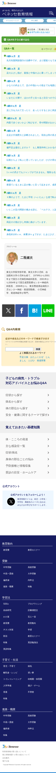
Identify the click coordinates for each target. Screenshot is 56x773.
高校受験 (32, 567)
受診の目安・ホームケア (21, 472)
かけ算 (6, 617)
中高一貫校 (8, 573)
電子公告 (5, 761)
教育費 (6, 550)
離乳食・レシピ (10, 672)
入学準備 (7, 685)
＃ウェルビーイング (12, 20)
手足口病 (23, 357)
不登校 (31, 692)
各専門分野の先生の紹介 (40, 32)
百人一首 (32, 617)
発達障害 (41, 360)
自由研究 (7, 610)
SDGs (6, 604)
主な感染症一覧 (15, 446)
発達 (5, 692)
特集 (30, 586)
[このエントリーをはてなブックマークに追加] (34, 315)
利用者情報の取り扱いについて (14, 751)
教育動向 (7, 543)
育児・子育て (9, 666)
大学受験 (32, 573)
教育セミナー (34, 550)
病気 (30, 666)
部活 (5, 636)
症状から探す (14, 395)
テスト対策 (8, 629)
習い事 (31, 672)
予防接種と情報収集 (18, 465)
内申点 (31, 580)
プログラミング (35, 604)
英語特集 (7, 649)
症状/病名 (12, 452)
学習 (30, 629)
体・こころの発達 (17, 439)
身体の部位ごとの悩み (20, 459)
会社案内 (5, 758)
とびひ (31, 360)
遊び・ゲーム (34, 685)
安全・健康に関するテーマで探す (27, 414)
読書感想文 (33, 610)
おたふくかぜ (36, 357)
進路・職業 (8, 586)
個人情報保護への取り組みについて (16, 755)
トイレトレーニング (12, 679)
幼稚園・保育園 (35, 679)
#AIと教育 (34, 20)
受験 (4, 560)
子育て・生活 (10, 659)
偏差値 (6, 580)
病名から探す (14, 401)
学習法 (6, 597)
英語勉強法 (33, 642)
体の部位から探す (17, 408)
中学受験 (7, 567)
